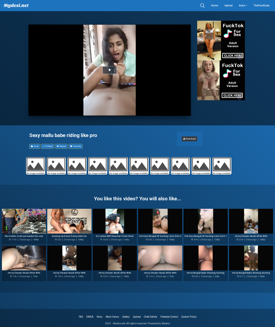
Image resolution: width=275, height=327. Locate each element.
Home (214, 5)
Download (190, 138)
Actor (242, 5)
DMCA (89, 316)
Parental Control (169, 316)
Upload (228, 5)
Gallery (126, 316)
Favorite (77, 146)
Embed (49, 146)
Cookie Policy (189, 316)
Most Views (112, 316)
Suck (36, 146)
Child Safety (150, 316)
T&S (81, 316)
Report (62, 146)
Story (99, 316)
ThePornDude (261, 5)
